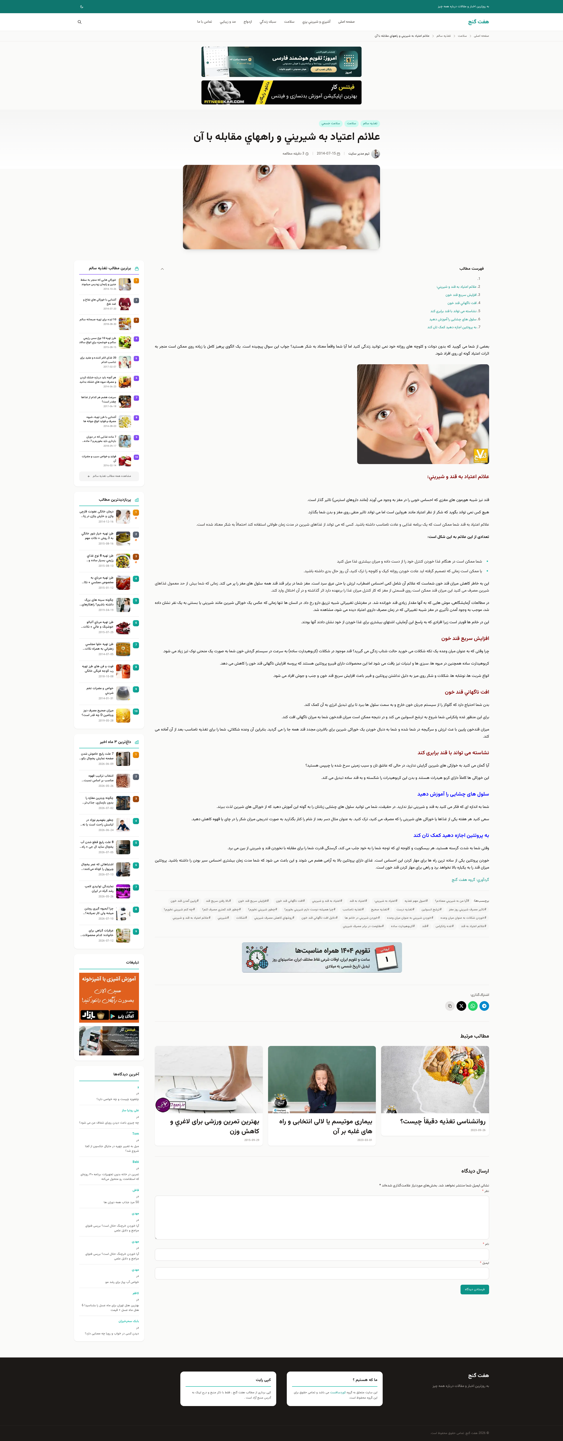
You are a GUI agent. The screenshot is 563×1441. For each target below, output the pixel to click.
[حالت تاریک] (79, 6)
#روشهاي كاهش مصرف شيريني (274, 918)
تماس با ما (204, 22)
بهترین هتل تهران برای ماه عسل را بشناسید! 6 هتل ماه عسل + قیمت (110, 1308)
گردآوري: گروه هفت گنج (470, 880)
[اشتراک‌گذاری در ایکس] (461, 1006)
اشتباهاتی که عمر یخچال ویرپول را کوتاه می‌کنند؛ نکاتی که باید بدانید (97, 867)
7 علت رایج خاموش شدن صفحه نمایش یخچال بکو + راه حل (97, 756)
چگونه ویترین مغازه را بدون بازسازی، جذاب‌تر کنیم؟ (98, 800)
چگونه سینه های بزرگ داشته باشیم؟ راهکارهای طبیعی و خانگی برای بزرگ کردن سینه (96, 602)
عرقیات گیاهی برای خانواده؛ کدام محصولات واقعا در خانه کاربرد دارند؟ (96, 933)
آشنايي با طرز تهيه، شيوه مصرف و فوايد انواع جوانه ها (99, 419)
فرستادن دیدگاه (475, 1289)
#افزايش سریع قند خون (253, 901)
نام (486, 1244)
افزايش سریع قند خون (461, 295)
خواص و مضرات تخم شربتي (99, 691)
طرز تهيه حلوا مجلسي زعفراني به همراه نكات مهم (99, 646)
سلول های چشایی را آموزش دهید (453, 319)
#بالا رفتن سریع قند (218, 901)
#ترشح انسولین (432, 909)
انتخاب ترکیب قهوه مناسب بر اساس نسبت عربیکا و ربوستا (98, 778)
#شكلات (241, 918)
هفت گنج (478, 1376)
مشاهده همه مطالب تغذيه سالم (112, 476)
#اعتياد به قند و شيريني (327, 901)
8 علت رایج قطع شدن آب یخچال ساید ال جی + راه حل (96, 844)
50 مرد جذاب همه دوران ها (121, 1202)
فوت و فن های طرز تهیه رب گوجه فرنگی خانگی (97, 669)
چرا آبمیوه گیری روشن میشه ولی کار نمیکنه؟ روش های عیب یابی (98, 911)
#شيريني (223, 918)
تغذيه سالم (370, 123)
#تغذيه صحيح (380, 909)
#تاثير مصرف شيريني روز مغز (467, 909)
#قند (425, 926)
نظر (485, 1191)
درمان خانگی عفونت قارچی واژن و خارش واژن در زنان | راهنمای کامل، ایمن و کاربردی (96, 514)
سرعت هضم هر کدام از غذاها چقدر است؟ (98, 399)
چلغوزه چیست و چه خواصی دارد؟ (118, 1099)
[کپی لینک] (450, 1006)
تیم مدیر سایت (358, 154)
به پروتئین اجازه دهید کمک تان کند (452, 327)
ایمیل (484, 1263)
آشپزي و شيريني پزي (316, 22)
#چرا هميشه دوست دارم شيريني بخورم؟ (310, 909)
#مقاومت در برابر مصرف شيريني (363, 926)
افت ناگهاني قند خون (462, 303)
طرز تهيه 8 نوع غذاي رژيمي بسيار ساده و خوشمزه (100, 558)
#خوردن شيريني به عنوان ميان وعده (410, 918)
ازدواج (248, 22)
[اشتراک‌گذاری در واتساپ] (473, 1006)
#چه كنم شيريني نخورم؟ (179, 909)
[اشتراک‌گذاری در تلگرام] (484, 1006)
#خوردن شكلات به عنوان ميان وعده (463, 918)
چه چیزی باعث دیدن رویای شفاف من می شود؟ (109, 1123)
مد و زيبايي (228, 22)
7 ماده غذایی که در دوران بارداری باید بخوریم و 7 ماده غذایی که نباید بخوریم (100, 439)
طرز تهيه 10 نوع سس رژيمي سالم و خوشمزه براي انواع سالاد (97, 340)
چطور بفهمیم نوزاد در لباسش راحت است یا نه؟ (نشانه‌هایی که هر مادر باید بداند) (97, 822)
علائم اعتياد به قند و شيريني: (457, 287)
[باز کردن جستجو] (79, 22)
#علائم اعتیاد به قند (473, 926)
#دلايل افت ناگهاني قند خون (320, 918)
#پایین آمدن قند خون (185, 901)
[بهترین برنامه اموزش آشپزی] (109, 998)
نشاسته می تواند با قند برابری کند (453, 311)
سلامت (289, 22)
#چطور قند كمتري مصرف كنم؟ (221, 909)
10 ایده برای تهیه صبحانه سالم (98, 320)
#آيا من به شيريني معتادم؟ (452, 901)
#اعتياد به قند (358, 901)
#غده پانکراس (445, 926)
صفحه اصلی (346, 22)
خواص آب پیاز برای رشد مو (122, 1282)
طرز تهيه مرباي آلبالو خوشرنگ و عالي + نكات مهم (98, 624)
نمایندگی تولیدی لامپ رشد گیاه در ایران (99, 889)
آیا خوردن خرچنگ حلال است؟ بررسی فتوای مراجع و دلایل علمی (112, 1228)
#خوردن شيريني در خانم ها (362, 918)
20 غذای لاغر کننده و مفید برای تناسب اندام (98, 360)
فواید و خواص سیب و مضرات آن (99, 459)
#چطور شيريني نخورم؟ (262, 909)
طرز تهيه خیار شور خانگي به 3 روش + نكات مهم (97, 536)
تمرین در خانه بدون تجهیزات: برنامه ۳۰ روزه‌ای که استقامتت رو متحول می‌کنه (109, 1177)
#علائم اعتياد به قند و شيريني (192, 918)
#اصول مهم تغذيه (416, 901)
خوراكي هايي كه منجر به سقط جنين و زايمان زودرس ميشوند (98, 282)
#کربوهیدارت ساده (403, 926)
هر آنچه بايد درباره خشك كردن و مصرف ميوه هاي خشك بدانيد (97, 380)
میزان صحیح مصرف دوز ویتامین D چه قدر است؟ (97, 713)
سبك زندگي (268, 22)
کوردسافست (337, 1392)
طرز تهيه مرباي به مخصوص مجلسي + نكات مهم (97, 580)
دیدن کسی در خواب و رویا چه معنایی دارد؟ (112, 1334)
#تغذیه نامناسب (353, 909)
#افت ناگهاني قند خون (290, 901)
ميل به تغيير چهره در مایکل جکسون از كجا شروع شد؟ (112, 1148)
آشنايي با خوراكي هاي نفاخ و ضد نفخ (99, 302)
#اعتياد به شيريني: (386, 901)
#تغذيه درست (406, 909)
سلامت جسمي (331, 123)
